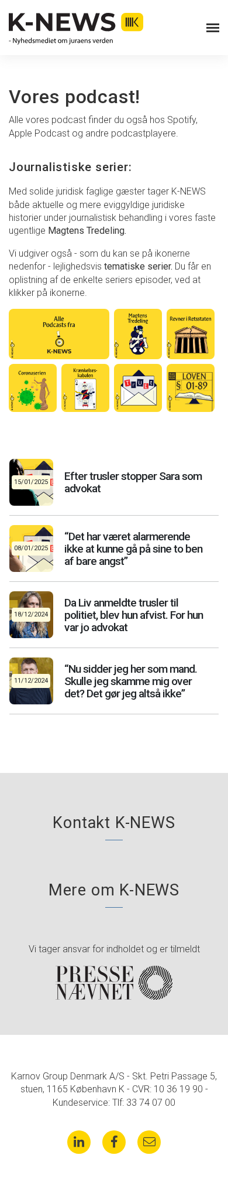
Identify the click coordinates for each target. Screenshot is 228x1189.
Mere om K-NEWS (114, 890)
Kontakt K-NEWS (114, 822)
